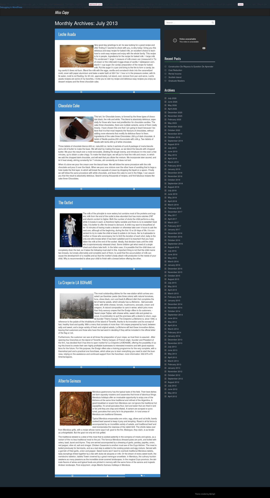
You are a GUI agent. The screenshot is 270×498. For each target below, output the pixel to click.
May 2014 (172, 321)
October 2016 (174, 240)
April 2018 (172, 201)
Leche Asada (67, 34)
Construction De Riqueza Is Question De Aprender (190, 66)
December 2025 (175, 112)
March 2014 (173, 328)
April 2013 (172, 357)
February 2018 (174, 208)
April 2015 (172, 289)
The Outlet (65, 202)
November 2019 (175, 133)
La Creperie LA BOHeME (75, 282)
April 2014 (172, 325)
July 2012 (172, 385)
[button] (134, 92)
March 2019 (173, 162)
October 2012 (174, 375)
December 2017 (175, 211)
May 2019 (172, 155)
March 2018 (173, 204)
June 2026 (172, 101)
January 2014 (174, 335)
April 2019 (172, 158)
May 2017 (172, 215)
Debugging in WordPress (11, 7)
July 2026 (172, 98)
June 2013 (172, 350)
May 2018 (172, 197)
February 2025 (174, 119)
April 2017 (172, 218)
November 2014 (175, 307)
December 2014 (175, 304)
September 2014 (175, 314)
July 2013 (172, 346)
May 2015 (172, 286)
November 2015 (175, 272)
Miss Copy (62, 12)
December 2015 (175, 268)
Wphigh (212, 494)
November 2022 (175, 126)
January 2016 (174, 265)
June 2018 (172, 194)
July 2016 (172, 250)
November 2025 (175, 116)
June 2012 (172, 389)
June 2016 (172, 254)
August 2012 (173, 382)
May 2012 (172, 392)
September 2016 (175, 243)
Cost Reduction (175, 70)
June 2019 (172, 151)
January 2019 (174, 169)
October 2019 (174, 137)
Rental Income (174, 73)
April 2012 (172, 396)
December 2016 (175, 233)
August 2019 (173, 144)
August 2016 (173, 247)
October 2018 (174, 179)
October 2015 (174, 275)
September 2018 (175, 183)
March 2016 (173, 261)
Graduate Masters (176, 80)
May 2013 (172, 353)
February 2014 (174, 332)
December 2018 (175, 172)
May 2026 (172, 105)
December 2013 (175, 339)
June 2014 (172, 318)
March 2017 (173, 222)
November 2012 (175, 371)
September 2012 (175, 378)
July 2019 (172, 147)
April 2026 (172, 108)
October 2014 (174, 311)
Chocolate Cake (69, 105)
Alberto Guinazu (69, 381)
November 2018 (175, 176)
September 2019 (175, 140)
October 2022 (174, 130)
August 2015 (173, 279)
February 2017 (174, 225)
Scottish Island (174, 77)
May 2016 (172, 257)
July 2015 (172, 282)
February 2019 (174, 165)
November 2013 (175, 343)
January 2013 (174, 367)
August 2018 (173, 186)
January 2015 (174, 300)
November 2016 (175, 236)
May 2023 (172, 123)
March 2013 (173, 360)
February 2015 (174, 296)
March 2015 (173, 293)
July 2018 (172, 190)
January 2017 (174, 229)
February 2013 (174, 364)
